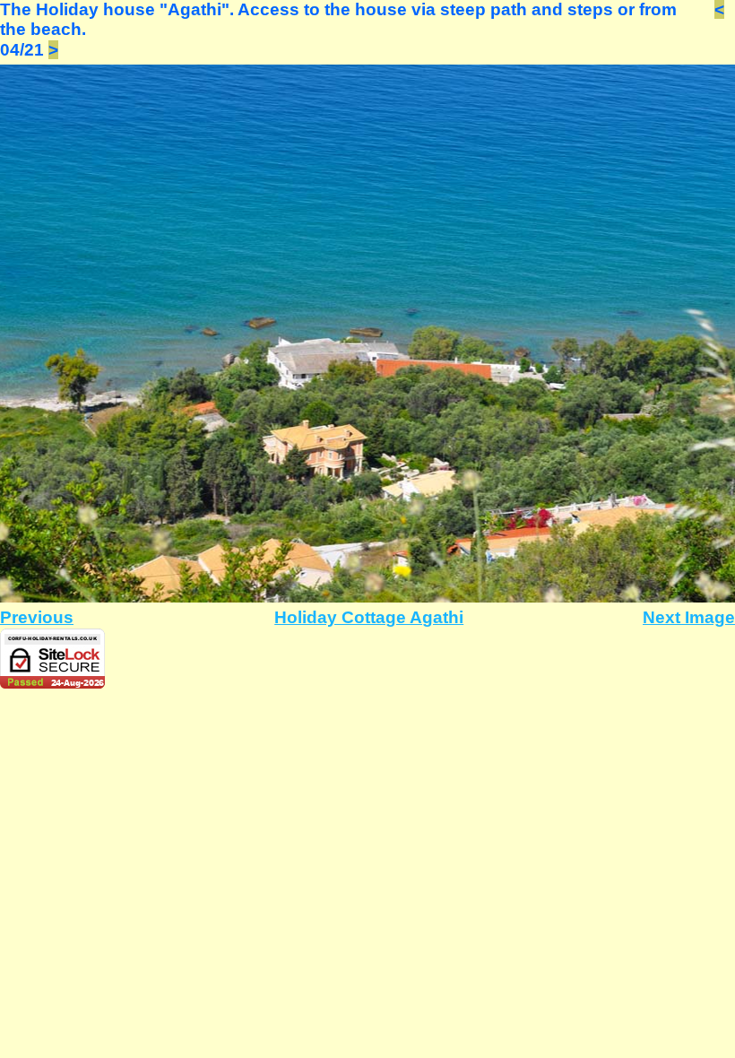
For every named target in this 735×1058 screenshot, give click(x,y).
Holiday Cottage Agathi (368, 617)
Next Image (689, 617)
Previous (37, 617)
